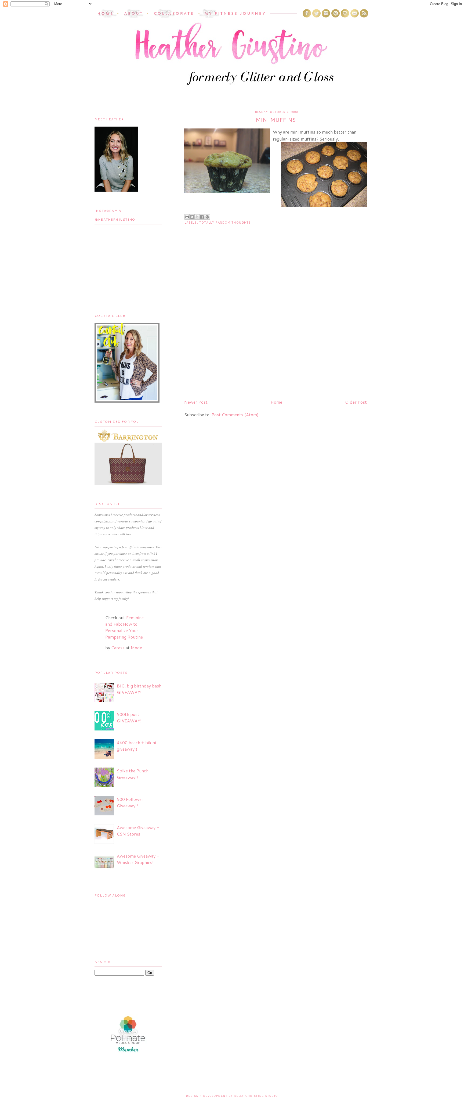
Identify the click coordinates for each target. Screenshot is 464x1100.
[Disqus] (275, 326)
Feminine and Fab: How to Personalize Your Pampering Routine (124, 627)
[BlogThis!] (192, 217)
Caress (118, 647)
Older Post (356, 402)
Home (276, 402)
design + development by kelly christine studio (232, 1096)
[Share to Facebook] (202, 217)
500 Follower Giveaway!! (130, 802)
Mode (136, 647)
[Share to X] (197, 217)
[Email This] (187, 217)
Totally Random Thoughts (225, 222)
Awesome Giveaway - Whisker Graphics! (138, 859)
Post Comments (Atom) (235, 414)
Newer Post (196, 402)
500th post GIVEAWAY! (129, 717)
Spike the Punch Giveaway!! (132, 774)
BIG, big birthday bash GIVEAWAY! (139, 689)
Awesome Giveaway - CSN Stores (138, 830)
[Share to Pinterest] (207, 217)
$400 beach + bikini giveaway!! (136, 745)
